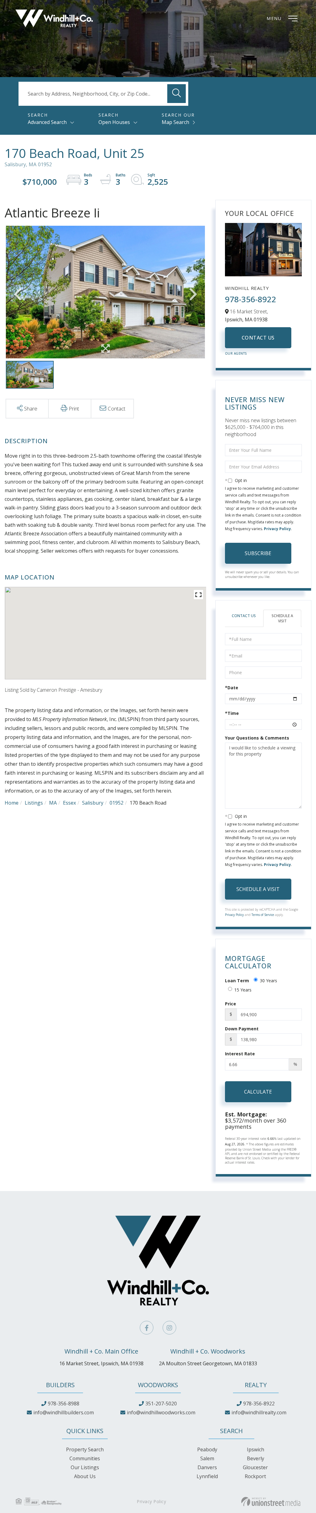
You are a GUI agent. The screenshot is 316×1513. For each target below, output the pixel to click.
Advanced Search (47, 122)
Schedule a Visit (282, 618)
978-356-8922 (250, 299)
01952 (116, 802)
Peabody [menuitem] (207, 1449)
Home (12, 802)
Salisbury (92, 802)
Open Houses (114, 122)
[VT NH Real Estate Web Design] (270, 1501)
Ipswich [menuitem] (255, 1449)
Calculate (258, 1091)
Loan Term (237, 980)
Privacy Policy (277, 528)
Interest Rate (240, 1054)
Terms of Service (263, 915)
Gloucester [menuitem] (255, 1467)
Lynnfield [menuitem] (207, 1476)
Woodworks (158, 1385)
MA (53, 802)
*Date (231, 688)
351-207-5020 (161, 1403)
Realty (256, 1385)
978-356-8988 (63, 1403)
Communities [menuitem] (84, 1458)
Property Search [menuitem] (85, 1449)
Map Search (175, 122)
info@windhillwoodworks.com (161, 1412)
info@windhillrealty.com (258, 1412)
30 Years (268, 980)
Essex (69, 802)
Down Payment (242, 1029)
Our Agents (236, 353)
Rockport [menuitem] (255, 1476)
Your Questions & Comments (257, 738)
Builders (60, 1385)
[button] (176, 93)
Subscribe (258, 553)
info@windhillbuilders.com (63, 1412)
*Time (232, 713)
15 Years (243, 990)
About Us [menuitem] (85, 1476)
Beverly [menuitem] (255, 1458)
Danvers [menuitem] (207, 1467)
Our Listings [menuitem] (85, 1467)
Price (230, 1004)
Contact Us (258, 337)
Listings (34, 802)
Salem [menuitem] (207, 1458)
